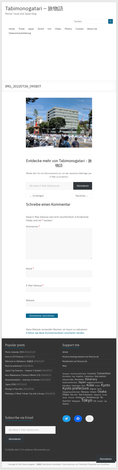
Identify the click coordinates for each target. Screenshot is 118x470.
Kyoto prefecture (75, 388)
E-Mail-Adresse (35, 285)
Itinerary (91, 379)
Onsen (93, 391)
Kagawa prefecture (95, 382)
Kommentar (33, 226)
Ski (101, 397)
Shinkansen (80, 397)
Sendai (64, 398)
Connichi (91, 373)
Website (30, 300)
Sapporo (97, 394)
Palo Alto (74, 394)
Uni (49, 28)
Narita (99, 389)
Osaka (102, 391)
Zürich (41, 28)
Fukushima (88, 376)
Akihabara (65, 374)
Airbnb (65, 352)
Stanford (66, 401)
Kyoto (105, 385)
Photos (68, 28)
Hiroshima (79, 379)
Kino (83, 385)
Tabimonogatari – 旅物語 (34, 8)
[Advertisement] (59, 59)
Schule (104, 395)
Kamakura (66, 385)
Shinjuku (71, 398)
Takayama (76, 401)
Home (12, 28)
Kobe (90, 385)
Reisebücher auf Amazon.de (74, 361)
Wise (64, 366)
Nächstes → (82, 195)
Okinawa (85, 392)
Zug (105, 401)
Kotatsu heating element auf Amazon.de (80, 356)
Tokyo (86, 400)
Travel (21, 28)
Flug (73, 376)
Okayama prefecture (71, 392)
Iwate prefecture (69, 382)
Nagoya (93, 389)
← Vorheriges (37, 195)
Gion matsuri (100, 376)
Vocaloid (100, 401)
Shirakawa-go (92, 397)
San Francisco (86, 394)
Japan (31, 28)
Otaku (58, 28)
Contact (80, 28)
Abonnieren (83, 185)
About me (92, 28)
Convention (104, 373)
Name (30, 268)
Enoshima (66, 376)
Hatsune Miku (68, 379)
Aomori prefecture (78, 373)
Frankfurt (79, 376)
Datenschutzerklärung (20, 33)
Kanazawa (76, 385)
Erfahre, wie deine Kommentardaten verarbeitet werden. (55, 332)
